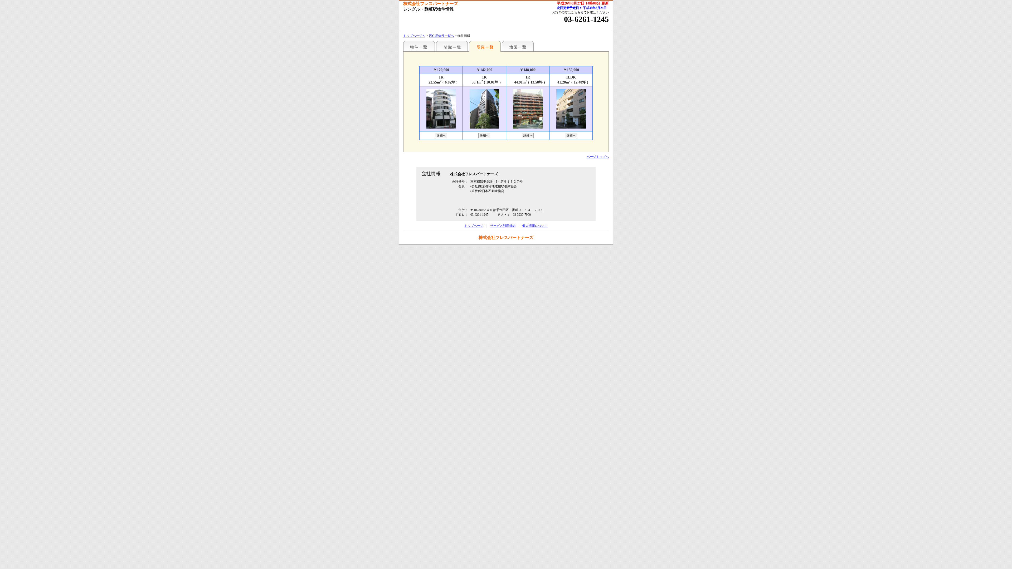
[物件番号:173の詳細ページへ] (571, 136)
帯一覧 (419, 46)
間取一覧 (452, 46)
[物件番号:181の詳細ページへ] (528, 136)
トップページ (473, 226)
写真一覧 (485, 46)
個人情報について (535, 226)
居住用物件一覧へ (441, 36)
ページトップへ (598, 157)
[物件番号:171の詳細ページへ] (441, 136)
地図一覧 (518, 46)
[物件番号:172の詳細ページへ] (484, 136)
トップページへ (414, 36)
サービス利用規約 (502, 226)
